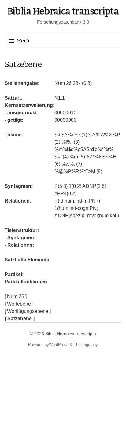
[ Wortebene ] (19, 303)
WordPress (59, 344)
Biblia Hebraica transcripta (63, 11)
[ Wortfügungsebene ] (28, 311)
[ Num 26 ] (16, 296)
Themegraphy (86, 344)
